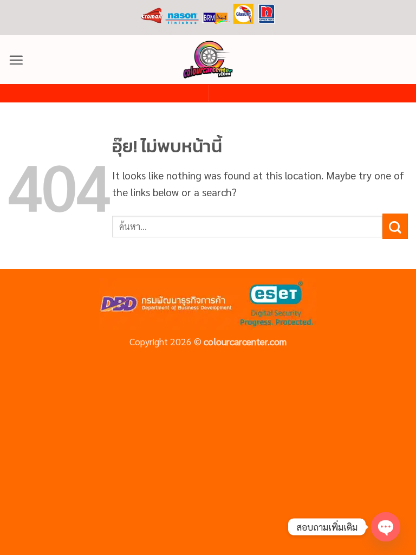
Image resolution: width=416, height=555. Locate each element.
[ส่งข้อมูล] (395, 226)
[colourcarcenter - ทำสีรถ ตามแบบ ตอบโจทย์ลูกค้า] (208, 59)
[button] (16, 60)
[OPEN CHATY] (385, 526)
